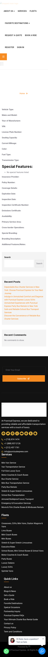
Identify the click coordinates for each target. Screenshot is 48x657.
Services (22, 11)
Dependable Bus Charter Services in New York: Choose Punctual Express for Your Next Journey (23, 290)
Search (7, 257)
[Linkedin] (13, 433)
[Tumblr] (31, 433)
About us (8, 11)
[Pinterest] (26, 433)
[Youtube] (22, 433)
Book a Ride (31, 35)
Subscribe (21, 379)
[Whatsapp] (6, 651)
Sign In (20, 47)
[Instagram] (17, 433)
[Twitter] (8, 433)
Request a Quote (13, 35)
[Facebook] (3, 433)
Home (22, 93)
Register (9, 47)
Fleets (33, 11)
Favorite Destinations (16, 23)
